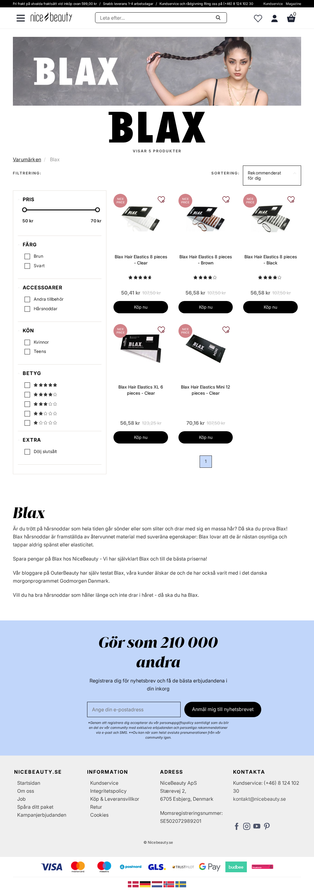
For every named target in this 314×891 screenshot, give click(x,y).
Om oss (25, 791)
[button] (272, 176)
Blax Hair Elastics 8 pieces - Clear (141, 259)
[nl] (158, 884)
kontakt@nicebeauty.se (259, 799)
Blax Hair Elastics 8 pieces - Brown (205, 259)
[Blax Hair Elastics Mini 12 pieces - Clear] (205, 348)
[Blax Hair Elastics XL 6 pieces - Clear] (140, 348)
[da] (134, 884)
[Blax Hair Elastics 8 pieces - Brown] (205, 218)
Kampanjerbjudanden (41, 815)
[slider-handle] (24, 209)
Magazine (293, 4)
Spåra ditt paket (35, 807)
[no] (169, 884)
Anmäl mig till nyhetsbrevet (223, 709)
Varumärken (27, 159)
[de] (146, 884)
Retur (96, 807)
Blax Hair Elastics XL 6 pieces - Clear (140, 390)
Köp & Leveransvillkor (114, 799)
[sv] (180, 884)
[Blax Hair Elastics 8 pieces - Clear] (140, 218)
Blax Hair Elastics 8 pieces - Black (270, 259)
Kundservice (273, 4)
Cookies (99, 815)
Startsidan (28, 783)
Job (21, 799)
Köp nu (140, 307)
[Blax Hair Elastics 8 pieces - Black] (270, 218)
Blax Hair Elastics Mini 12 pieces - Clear (205, 390)
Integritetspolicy (108, 791)
